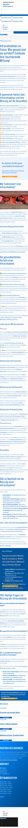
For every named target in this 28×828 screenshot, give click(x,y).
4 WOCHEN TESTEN (3, 34)
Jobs (4, 25)
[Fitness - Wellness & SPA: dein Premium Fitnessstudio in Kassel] (11, 19)
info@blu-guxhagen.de (8, 6)
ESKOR (20, 808)
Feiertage (2, 796)
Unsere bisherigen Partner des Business (8, 760)
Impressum (5, 29)
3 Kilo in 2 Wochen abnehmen (8, 724)
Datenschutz (5, 27)
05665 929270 (6, 4)
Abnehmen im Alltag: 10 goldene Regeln (12, 735)
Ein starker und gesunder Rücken (10, 712)
